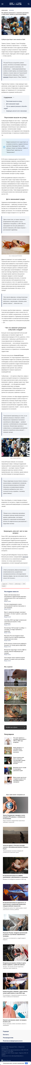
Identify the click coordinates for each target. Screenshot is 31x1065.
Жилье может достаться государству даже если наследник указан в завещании (19, 779)
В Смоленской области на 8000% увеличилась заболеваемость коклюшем (15, 876)
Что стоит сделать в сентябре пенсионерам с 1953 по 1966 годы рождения (19, 740)
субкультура (18, 583)
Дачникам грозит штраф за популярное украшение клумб (19, 769)
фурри (3, 586)
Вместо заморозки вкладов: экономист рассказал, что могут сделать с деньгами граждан (15, 614)
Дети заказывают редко (12, 104)
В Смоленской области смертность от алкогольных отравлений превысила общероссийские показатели (14, 904)
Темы (5, 33)
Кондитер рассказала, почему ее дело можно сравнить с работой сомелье (14, 963)
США (24, 583)
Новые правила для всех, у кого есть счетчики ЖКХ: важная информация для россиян (19, 760)
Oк (26, 1063)
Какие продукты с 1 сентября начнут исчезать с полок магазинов (18, 750)
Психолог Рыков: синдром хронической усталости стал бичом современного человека (15, 934)
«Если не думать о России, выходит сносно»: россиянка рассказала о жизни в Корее (15, 847)
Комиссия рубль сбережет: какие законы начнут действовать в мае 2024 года (15, 992)
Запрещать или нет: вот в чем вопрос (16, 111)
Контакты (6, 1034)
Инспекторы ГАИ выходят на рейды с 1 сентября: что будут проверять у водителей (15, 629)
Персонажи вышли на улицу (14, 101)
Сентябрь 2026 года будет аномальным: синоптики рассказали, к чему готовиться (15, 621)
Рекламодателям (8, 1037)
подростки (4, 583)
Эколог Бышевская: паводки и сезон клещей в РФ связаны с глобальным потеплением (14, 817)
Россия (11, 583)
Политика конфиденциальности (12, 1041)
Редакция (6, 1031)
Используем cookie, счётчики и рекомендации (13, 1063)
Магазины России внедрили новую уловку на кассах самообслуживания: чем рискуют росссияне (14, 637)
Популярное (9, 734)
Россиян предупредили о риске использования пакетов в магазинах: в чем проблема (15, 606)
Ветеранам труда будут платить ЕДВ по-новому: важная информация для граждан (15, 651)
